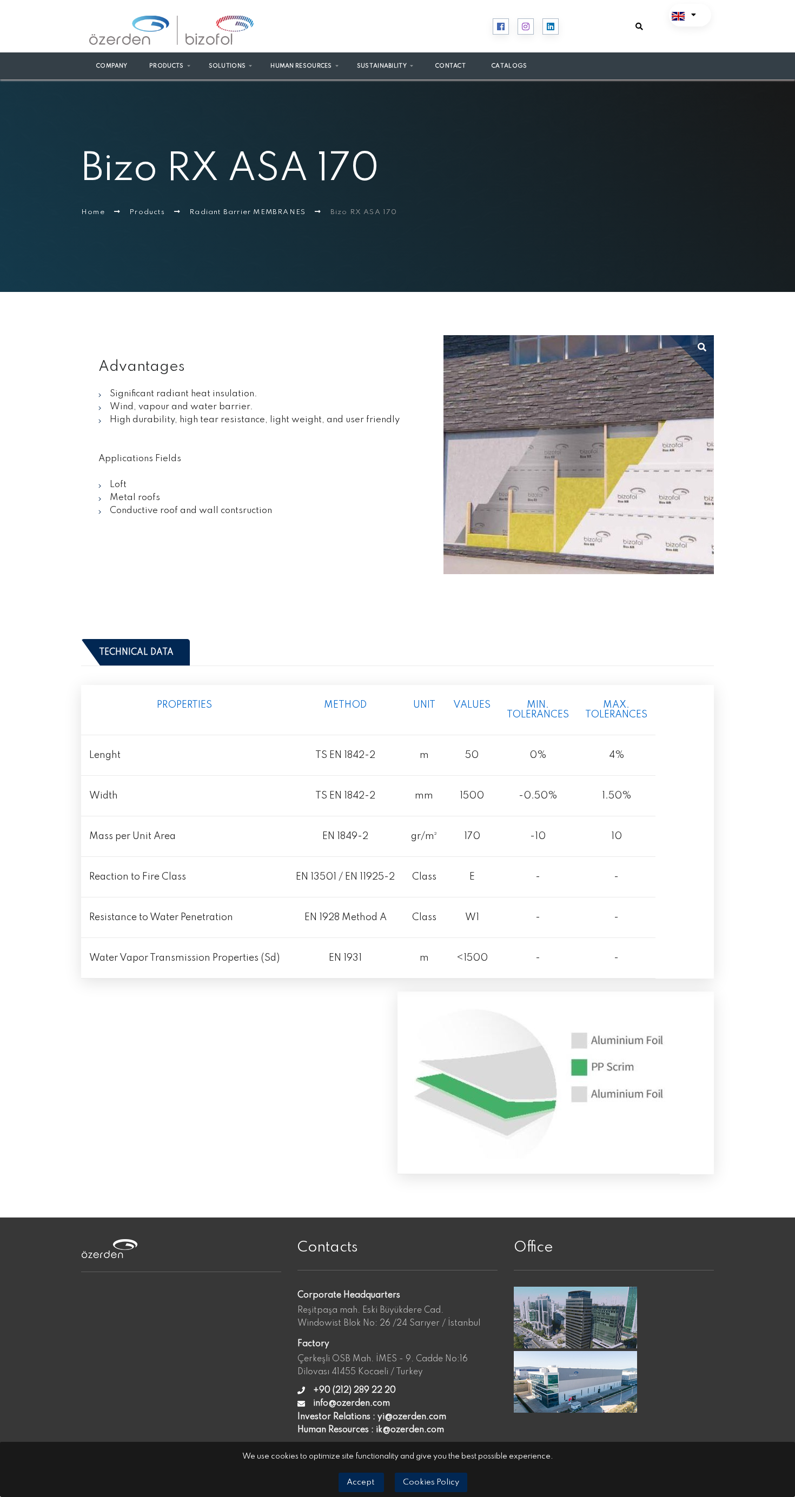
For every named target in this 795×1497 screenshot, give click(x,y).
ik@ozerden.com (410, 1430)
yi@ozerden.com (411, 1417)
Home (94, 212)
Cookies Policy (431, 1482)
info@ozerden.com (351, 1403)
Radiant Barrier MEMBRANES (248, 212)
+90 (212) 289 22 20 (354, 1390)
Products (148, 212)
